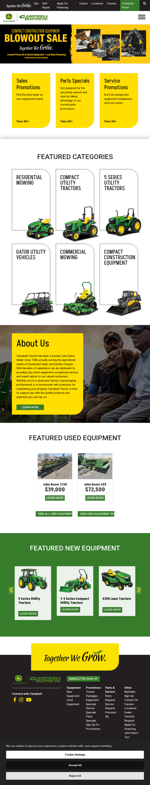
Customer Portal (128, 5)
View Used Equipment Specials (97, 514)
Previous (1, 42)
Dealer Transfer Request (129, 716)
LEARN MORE (54, 497)
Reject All (75, 775)
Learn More (30, 407)
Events (84, 3)
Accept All (75, 765)
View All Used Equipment (55, 514)
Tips (36, 3)
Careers (112, 3)
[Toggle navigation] (141, 17)
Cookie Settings (75, 754)
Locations (97, 3)
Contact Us (131, 700)
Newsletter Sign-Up (83, 678)
